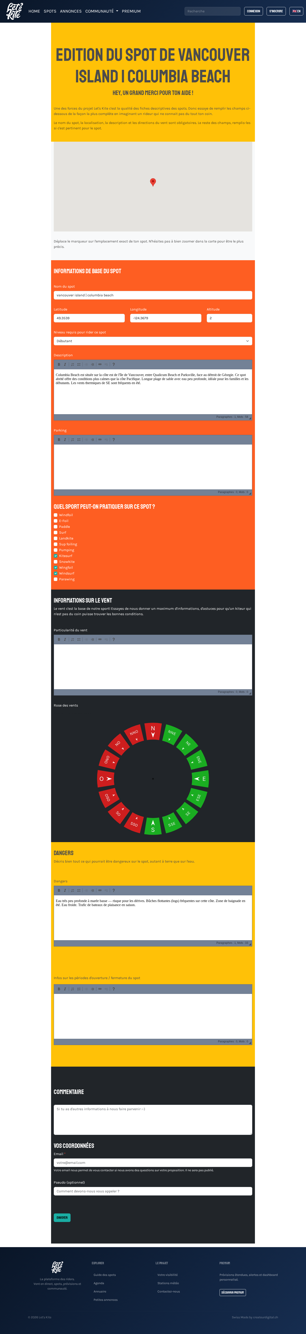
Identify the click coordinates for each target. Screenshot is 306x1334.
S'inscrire (276, 11)
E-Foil (63, 521)
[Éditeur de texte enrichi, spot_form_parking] (153, 467)
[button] (153, 182)
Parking (60, 430)
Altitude (213, 309)
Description (63, 355)
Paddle (64, 526)
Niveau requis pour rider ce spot (80, 332)
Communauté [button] (100, 11)
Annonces (71, 11)
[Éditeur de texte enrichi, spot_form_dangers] (153, 917)
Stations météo (168, 1283)
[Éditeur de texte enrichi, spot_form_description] (153, 391)
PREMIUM (131, 11)
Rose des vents (66, 705)
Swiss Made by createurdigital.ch (255, 1317)
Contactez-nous (168, 1291)
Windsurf (66, 573)
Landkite (66, 538)
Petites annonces (106, 1300)
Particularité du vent (70, 630)
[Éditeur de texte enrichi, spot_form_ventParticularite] (153, 666)
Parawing (67, 579)
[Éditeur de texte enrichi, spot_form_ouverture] (153, 1016)
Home (34, 11)
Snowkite (67, 561)
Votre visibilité (167, 1275)
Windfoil (66, 515)
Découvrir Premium (233, 1292)
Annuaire (100, 1291)
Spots (50, 11)
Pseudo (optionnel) (69, 1182)
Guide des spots (105, 1275)
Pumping (66, 550)
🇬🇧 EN (296, 11)
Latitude (60, 309)
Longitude (138, 309)
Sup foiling (68, 544)
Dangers (60, 881)
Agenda (99, 1283)
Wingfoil (66, 567)
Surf (62, 532)
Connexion (253, 11)
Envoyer (62, 1217)
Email (60, 1154)
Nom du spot (64, 286)
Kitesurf (65, 556)
